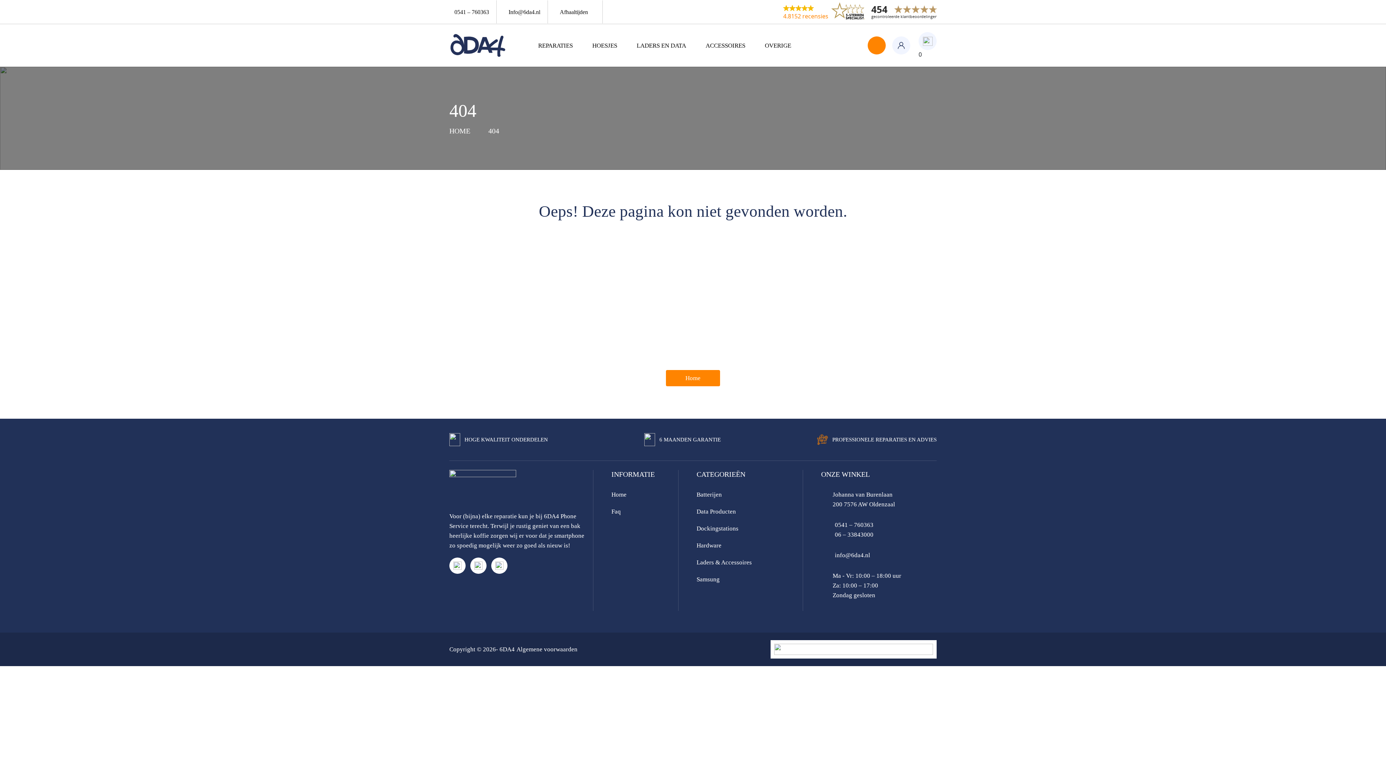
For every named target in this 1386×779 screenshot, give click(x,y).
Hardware (709, 545)
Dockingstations (717, 528)
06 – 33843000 (854, 534)
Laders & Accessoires (724, 562)
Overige (778, 45)
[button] (805, 12)
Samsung (708, 579)
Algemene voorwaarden (547, 649)
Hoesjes (604, 45)
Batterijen (709, 494)
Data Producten (716, 511)
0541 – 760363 (854, 524)
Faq (616, 511)
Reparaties (555, 45)
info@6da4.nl (852, 555)
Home (693, 378)
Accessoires (725, 45)
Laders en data (661, 45)
